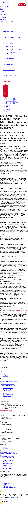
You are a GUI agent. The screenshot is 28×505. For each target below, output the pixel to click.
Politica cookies (7, 486)
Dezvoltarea (9, 70)
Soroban (5, 393)
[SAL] (14, 385)
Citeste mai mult (15, 497)
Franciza (9, 75)
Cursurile (8, 43)
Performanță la (11, 37)
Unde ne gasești (7, 396)
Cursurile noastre (7, 389)
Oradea (8, 109)
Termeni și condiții (7, 483)
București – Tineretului (12, 102)
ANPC (4, 374)
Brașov (8, 106)
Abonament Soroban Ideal (16, 48)
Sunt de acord (3, 499)
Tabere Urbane (13, 53)
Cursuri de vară (13, 52)
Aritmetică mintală (7, 390)
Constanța (9, 107)
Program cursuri (10, 55)
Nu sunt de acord (4, 501)
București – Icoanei (11, 98)
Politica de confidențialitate (10, 487)
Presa (8, 64)
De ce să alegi (9, 58)
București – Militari (11, 101)
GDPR (4, 485)
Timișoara (8, 110)
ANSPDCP (5, 376)
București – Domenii (11, 99)
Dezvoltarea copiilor (8, 394)
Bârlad (8, 105)
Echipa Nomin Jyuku (9, 31)
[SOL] (14, 381)
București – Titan (11, 103)
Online (8, 112)
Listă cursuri (9, 46)
